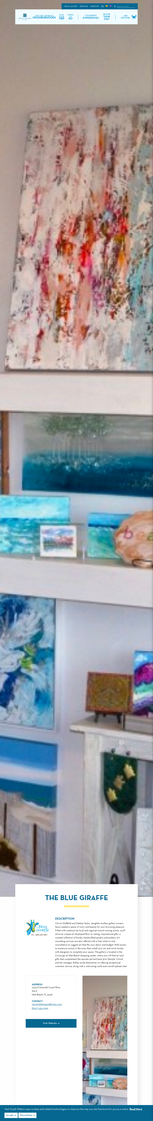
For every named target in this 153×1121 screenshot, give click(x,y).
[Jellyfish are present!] (110, 6)
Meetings (84, 6)
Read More (136, 1109)
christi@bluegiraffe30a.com (47, 1004)
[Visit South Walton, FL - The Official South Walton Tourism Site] (24, 17)
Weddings (94, 6)
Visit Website (50, 1023)
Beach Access (71, 6)
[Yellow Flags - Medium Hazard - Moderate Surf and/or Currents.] (106, 6)
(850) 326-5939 (40, 1008)
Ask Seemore (125, 17)
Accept (9, 1115)
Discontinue (26, 1115)
